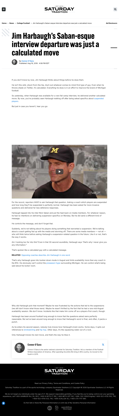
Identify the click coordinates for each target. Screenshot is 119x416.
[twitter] (103, 344)
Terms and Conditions (61, 383)
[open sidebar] (4, 9)
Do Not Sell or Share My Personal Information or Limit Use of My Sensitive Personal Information (60, 403)
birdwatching (29, 330)
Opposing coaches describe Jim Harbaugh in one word (45, 255)
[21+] (49, 408)
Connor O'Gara (28, 61)
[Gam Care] (57, 408)
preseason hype (53, 263)
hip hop (43, 330)
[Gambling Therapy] (66, 408)
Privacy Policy (47, 383)
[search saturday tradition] (115, 9)
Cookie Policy (79, 383)
